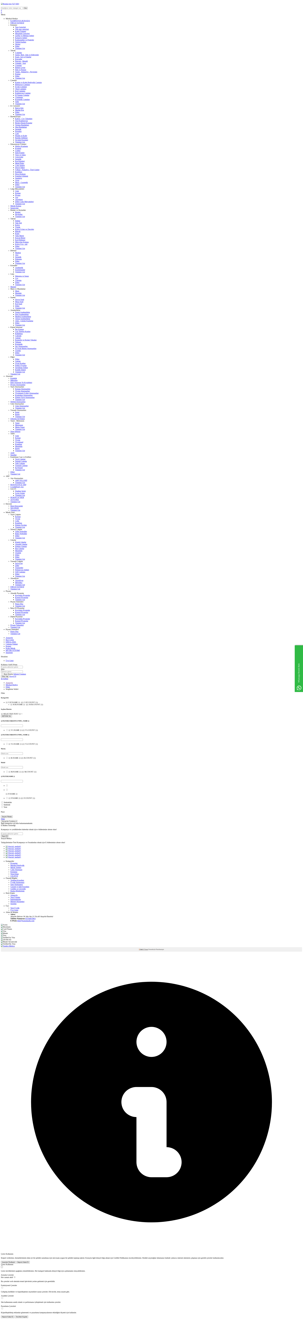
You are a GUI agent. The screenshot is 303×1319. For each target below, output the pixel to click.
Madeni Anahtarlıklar (23, 317)
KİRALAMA (11, 642)
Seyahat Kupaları (21, 140)
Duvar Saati (19, 300)
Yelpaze (18, 342)
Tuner (17, 423)
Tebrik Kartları (20, 42)
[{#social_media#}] (13, 846)
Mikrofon (14, 380)
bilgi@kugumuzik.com (25, 921)
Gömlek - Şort (20, 63)
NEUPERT (14, 508)
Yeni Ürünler (15, 897)
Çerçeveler (19, 157)
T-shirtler (18, 53)
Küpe (17, 234)
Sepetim (13, 904)
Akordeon (19, 200)
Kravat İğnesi (20, 238)
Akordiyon (19, 580)
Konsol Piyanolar (21, 597)
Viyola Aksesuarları (22, 391)
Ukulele (18, 553)
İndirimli (7, 805)
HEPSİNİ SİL (6, 716)
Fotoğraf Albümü (21, 176)
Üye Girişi (9, 661)
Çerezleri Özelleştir (8, 1262)
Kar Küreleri (20, 161)
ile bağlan (4, 679)
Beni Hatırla (8, 674)
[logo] (151, 4)
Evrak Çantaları (21, 87)
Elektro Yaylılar (21, 525)
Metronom (19, 425)
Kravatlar (18, 59)
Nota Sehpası (15, 431)
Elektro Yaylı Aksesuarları (25, 397)
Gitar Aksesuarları (22, 406)
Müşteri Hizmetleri (17, 902)
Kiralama (13, 872)
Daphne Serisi (20, 491)
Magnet (13, 287)
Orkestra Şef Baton (17, 419)
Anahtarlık (19, 268)
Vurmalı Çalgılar (21, 466)
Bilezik (17, 231)
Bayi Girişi (10, 640)
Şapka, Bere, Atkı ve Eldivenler (27, 55)
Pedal (17, 412)
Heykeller (18, 214)
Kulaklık (13, 378)
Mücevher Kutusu (22, 242)
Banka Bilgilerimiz (17, 891)
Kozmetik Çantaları (22, 99)
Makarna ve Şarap (22, 276)
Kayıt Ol (13, 676)
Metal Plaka (19, 163)
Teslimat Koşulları (17, 880)
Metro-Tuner (20, 427)
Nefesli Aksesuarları (17, 402)
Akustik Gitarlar (21, 544)
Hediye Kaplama (21, 146)
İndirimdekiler (15, 899)
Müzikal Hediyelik (17, 865)
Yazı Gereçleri (20, 27)
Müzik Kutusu (15, 206)
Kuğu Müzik (10, 648)
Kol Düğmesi (20, 240)
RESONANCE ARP (18, 485)
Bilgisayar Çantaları (22, 85)
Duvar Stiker (20, 168)
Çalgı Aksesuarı (16, 870)
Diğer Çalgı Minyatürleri (24, 202)
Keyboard (19, 468)
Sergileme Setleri (21, 368)
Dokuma (18, 259)
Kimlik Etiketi (20, 370)
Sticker (17, 44)
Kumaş (17, 74)
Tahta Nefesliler (21, 532)
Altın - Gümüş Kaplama (24, 321)
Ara (25, 8)
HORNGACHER (17, 497)
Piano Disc (19, 604)
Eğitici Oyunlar (21, 366)
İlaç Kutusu (19, 329)
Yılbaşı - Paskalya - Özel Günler (27, 170)
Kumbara (18, 172)
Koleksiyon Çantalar (23, 93)
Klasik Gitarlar (20, 542)
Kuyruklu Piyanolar (22, 595)
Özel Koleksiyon (21, 121)
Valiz (17, 102)
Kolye (17, 225)
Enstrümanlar (20, 270)
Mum (17, 291)
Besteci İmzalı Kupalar (23, 123)
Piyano (17, 195)
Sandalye (18, 178)
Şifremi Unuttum (19, 674)
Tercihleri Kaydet (21, 1317)
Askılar (18, 338)
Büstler (17, 212)
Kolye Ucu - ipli (21, 244)
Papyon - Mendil (21, 61)
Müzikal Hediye (12, 685)
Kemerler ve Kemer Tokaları (26, 340)
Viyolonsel (19, 442)
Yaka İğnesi (19, 236)
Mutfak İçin (19, 110)
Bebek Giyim (20, 68)
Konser (8, 646)
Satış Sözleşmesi (16, 885)
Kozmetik (18, 344)
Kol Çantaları (20, 91)
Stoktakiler (8, 802)
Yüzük (17, 227)
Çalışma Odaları (12, 644)
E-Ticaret (145, 949)
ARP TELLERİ (21, 480)
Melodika (18, 583)
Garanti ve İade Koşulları (19, 887)
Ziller (17, 566)
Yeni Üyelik (14, 908)
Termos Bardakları (22, 125)
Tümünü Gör (20, 48)
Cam (17, 134)
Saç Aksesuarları (21, 346)
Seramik (18, 129)
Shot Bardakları (21, 127)
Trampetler (19, 568)
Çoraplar (18, 65)
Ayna (17, 180)
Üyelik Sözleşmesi (17, 882)
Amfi (12, 453)
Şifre (2, 669)
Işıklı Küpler (20, 153)
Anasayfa (9, 638)
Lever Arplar (20, 493)
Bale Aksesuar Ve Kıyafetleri (21, 383)
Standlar (13, 455)
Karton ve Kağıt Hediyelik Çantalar (28, 82)
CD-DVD (14, 876)
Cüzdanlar (19, 97)
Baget (17, 414)
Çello (17, 521)
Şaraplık (18, 159)
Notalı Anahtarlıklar (22, 312)
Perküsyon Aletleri (22, 570)
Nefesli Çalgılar (21, 461)
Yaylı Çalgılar (20, 459)
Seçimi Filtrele (7, 817)
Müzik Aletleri (15, 868)
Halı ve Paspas (20, 70)
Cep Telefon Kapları (22, 331)
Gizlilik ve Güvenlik (18, 889)
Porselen (18, 131)
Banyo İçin (19, 108)
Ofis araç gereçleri (22, 29)
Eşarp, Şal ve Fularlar (23, 57)
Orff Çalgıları (20, 572)
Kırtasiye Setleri (21, 38)
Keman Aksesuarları (22, 389)
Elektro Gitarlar (21, 546)
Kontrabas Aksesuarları (24, 395)
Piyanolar (14, 863)
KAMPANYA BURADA (20, 21)
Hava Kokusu (20, 174)
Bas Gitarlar (19, 549)
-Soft (141, 949)
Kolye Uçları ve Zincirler (24, 229)
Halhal (17, 221)
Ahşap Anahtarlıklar (22, 319)
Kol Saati (18, 304)
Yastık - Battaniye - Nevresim (26, 72)
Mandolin (18, 446)
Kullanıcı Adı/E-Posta (9, 665)
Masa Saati (19, 302)
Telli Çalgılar (20, 463)
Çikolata (18, 280)
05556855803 (30, 919)
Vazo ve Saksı (20, 155)
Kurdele (18, 148)
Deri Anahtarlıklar (22, 314)
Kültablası (19, 334)
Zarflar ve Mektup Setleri (24, 36)
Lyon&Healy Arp (17, 487)
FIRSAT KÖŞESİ (17, 23)
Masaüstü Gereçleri (22, 34)
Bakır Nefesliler (21, 534)
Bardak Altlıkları (21, 138)
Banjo (17, 449)
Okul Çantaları (20, 89)
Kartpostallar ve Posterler (24, 40)
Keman (18, 193)
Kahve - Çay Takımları (23, 119)
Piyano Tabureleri (17, 625)
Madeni (18, 253)
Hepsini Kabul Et (23, 1262)
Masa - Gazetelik (21, 182)
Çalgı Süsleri (20, 165)
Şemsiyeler (14, 208)
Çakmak (18, 336)
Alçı (16, 255)
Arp (16, 197)
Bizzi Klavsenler (16, 506)
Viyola (17, 440)
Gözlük (18, 351)
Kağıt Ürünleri (20, 31)
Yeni (5, 807)
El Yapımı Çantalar (22, 95)
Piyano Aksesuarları (17, 385)
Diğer (17, 46)
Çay (16, 278)
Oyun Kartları (20, 363)
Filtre (3, 819)
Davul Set (19, 563)
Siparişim (9, 653)
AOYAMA (14, 500)
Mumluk (18, 293)
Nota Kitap (14, 874)
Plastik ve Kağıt (21, 136)
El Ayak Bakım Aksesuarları (25, 348)
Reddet (145, 1258)
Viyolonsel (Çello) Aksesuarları (27, 393)
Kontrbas (18, 444)
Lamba (17, 151)
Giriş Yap (5, 676)
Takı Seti (18, 223)
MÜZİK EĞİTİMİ (13, 650)
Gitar (17, 191)
